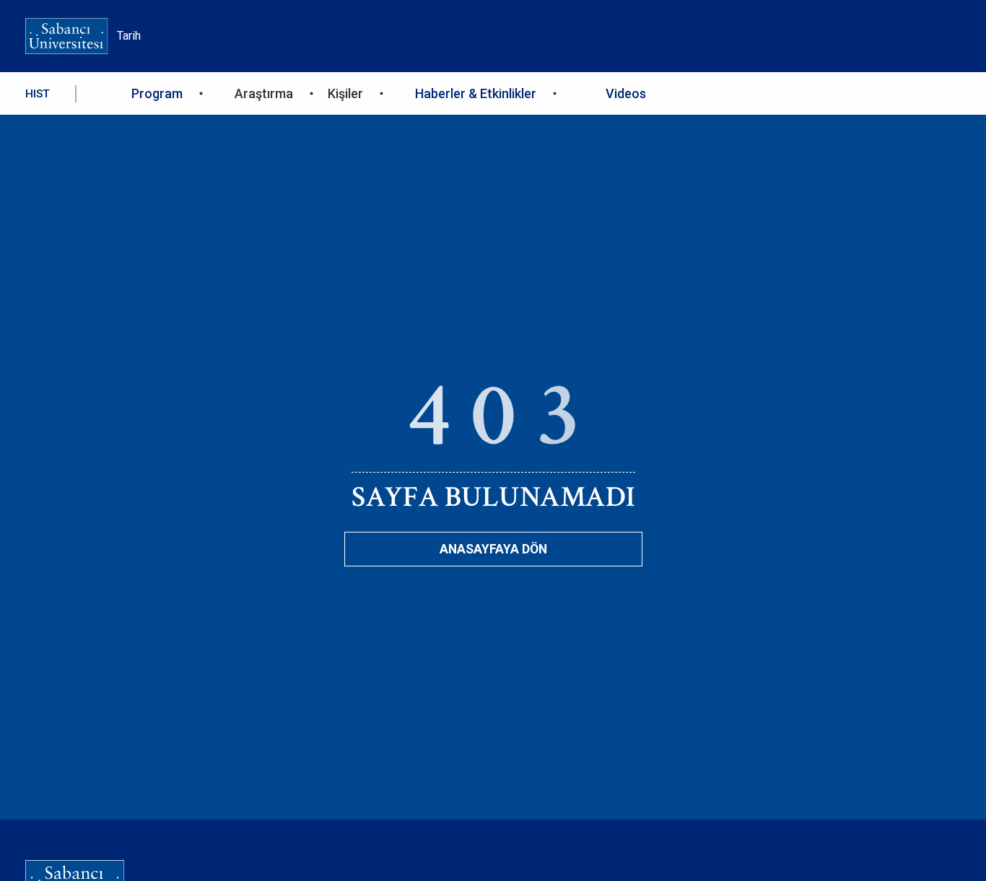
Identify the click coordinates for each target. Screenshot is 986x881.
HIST (37, 93)
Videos (626, 93)
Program (157, 93)
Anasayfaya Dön (493, 549)
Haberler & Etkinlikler (475, 93)
